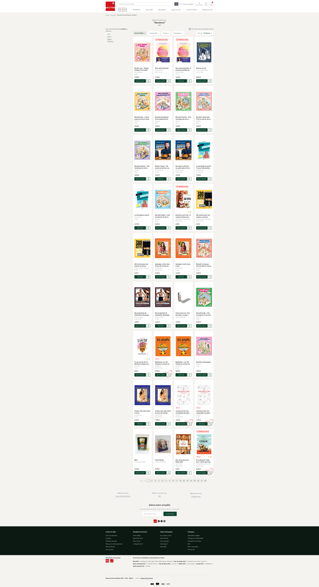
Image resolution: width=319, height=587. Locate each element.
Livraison (108, 538)
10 (180, 480)
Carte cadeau (137, 535)
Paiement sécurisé (111, 541)
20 (184, 480)
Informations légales (194, 535)
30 (187, 480)
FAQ (159, 496)
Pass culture (137, 541)
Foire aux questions (111, 535)
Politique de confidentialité (195, 538)
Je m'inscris (170, 514)
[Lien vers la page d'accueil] (110, 6)
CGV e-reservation (193, 546)
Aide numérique (110, 546)
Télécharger (181, 81)
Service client (110, 549)
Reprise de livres (138, 538)
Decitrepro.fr (164, 544)
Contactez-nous (196, 496)
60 (198, 480)
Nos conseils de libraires (123, 496)
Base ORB (163, 546)
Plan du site (191, 549)
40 (191, 480)
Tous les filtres (139, 33)
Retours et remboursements (114, 544)
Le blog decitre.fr (138, 544)
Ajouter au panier (140, 81)
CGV (189, 544)
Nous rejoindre (164, 541)
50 (194, 480)
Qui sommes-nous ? (166, 535)
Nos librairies (164, 538)
